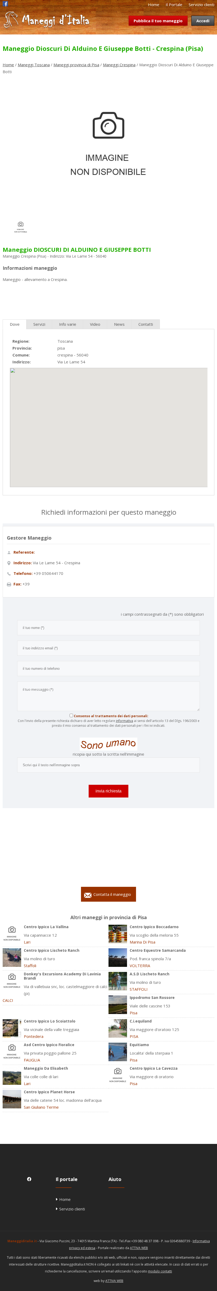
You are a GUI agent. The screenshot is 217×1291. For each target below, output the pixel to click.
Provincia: (22, 348)
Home (153, 4)
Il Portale (174, 4)
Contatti (145, 324)
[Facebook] (5, 4)
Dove (15, 324)
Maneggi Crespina (119, 64)
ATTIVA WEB (139, 1248)
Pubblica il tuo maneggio (158, 20)
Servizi (39, 324)
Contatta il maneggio (112, 894)
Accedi (202, 20)
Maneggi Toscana (34, 64)
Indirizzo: (21, 361)
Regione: (20, 341)
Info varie (67, 324)
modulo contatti (160, 1271)
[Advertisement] (108, 299)
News (119, 324)
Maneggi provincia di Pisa (76, 64)
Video (95, 324)
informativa (124, 721)
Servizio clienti (201, 4)
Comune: (21, 355)
